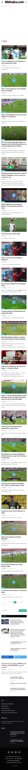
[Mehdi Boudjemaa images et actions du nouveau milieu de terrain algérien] (14, 328)
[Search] (26, 2)
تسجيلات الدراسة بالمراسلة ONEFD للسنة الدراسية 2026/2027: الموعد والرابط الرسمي (13, 665)
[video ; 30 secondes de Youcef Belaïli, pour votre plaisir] (14, 80)
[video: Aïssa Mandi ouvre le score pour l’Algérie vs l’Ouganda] (14, 106)
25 (2, 604)
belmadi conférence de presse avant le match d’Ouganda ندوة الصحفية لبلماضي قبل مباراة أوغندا (14, 175)
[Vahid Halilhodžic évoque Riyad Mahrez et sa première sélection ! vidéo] (14, 195)
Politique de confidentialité (7, 703)
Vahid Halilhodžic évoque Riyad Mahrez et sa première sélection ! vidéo (12, 206)
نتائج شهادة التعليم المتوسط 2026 (8, 710)
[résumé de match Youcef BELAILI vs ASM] (14, 502)
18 (20, 602)
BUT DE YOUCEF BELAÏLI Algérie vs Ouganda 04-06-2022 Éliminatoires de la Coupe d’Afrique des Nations (14, 144)
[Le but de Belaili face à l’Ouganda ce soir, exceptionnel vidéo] (14, 52)
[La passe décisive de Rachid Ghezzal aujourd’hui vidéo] (14, 302)
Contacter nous (4, 706)
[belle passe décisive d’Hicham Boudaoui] (14, 528)
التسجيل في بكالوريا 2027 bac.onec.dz (9, 712)
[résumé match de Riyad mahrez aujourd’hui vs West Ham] (14, 417)
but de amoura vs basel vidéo (10, 234)
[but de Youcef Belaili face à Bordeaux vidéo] (14, 275)
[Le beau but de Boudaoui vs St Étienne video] (14, 581)
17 (17, 602)
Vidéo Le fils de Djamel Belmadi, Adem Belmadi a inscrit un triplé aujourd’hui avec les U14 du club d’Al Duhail (13, 397)
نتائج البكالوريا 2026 (5, 708)
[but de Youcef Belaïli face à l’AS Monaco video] (14, 555)
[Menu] (2, 2)
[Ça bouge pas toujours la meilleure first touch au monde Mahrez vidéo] (14, 474)
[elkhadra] (14, 2)
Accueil (2, 6)
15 (12, 602)
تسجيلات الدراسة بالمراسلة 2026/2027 (18, 683)
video (6, 6)
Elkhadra (15, 765)
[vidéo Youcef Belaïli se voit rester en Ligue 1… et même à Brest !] (14, 357)
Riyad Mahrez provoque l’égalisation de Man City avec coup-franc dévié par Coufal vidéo (13, 456)
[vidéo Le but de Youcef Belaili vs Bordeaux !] (14, 249)
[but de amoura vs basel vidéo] (14, 225)
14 (9, 602)
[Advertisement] (14, 23)
